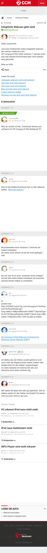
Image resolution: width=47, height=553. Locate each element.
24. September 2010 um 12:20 (27, 38)
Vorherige (7, 23)
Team (6, 525)
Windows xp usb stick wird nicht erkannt (19, 95)
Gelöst (6, 30)
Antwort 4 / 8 (7, 262)
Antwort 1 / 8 (7, 108)
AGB (12, 525)
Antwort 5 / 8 (7, 287)
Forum (9, 18)
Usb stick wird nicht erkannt (13, 83)
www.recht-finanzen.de (23, 542)
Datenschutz (20, 525)
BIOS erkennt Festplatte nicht (14, 516)
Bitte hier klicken (15, 190)
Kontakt (29, 525)
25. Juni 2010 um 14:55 (17, 270)
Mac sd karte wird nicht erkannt (15, 89)
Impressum (38, 525)
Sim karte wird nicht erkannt (13, 86)
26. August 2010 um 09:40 (18, 181)
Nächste (40, 23)
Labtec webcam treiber (11, 92)
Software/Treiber (21, 18)
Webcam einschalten (11, 513)
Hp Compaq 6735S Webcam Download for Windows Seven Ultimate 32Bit (20, 338)
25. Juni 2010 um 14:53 (17, 121)
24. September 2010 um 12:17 (19, 354)
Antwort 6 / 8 (7, 323)
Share (6, 70)
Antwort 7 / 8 (7, 346)
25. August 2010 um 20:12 (18, 295)
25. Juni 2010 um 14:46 (17, 242)
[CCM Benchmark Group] (23, 536)
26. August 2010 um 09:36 (18, 331)
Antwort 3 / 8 (7, 234)
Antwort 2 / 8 (7, 173)
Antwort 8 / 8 (7, 377)
